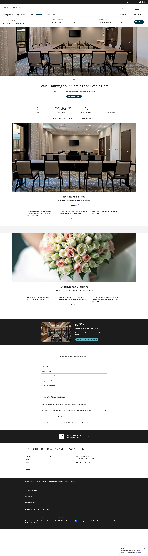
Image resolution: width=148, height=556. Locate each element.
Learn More (73, 205)
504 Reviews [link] (51, 14)
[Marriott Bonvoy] (141, 2)
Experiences (129, 8)
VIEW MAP (125, 14)
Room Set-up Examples (48, 376)
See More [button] (74, 218)
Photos (51, 456)
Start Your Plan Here (74, 96)
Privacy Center (69, 520)
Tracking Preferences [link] (30, 520)
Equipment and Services (86, 118)
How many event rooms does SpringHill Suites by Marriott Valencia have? (64, 404)
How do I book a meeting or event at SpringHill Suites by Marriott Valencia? (64, 423)
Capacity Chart (57, 118)
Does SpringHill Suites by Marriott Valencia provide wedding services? (63, 417)
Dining (121, 8)
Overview (102, 8)
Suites (27, 459)
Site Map (27, 523)
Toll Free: (83, 462)
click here (138, 552)
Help (41, 523)
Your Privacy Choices (82, 521)
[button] (131, 2)
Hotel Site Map (34, 523)
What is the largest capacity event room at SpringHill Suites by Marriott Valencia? (66, 410)
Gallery (143, 8)
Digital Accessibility (94, 520)
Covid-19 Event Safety (48, 385)
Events (137, 8)
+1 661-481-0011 (138, 14)
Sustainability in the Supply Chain (109, 520)
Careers (39, 520)
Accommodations (112, 8)
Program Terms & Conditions (57, 520)
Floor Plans (70, 118)
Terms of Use (46, 520)
